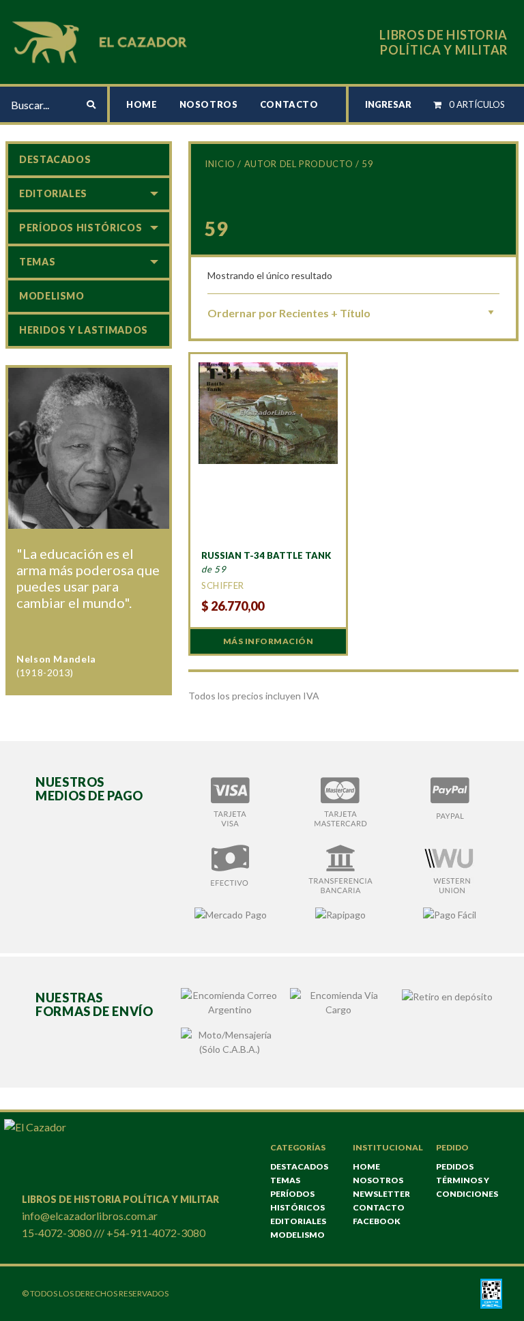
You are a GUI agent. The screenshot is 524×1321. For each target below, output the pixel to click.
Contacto (289, 104)
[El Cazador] (101, 40)
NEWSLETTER (381, 1194)
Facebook (377, 1221)
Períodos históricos (80, 227)
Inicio (220, 163)
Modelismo (52, 296)
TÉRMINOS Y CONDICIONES (467, 1187)
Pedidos (455, 1166)
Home (142, 104)
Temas (37, 261)
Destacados (55, 159)
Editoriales (53, 193)
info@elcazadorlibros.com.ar (90, 1215)
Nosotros (208, 104)
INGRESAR (388, 104)
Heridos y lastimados (83, 330)
